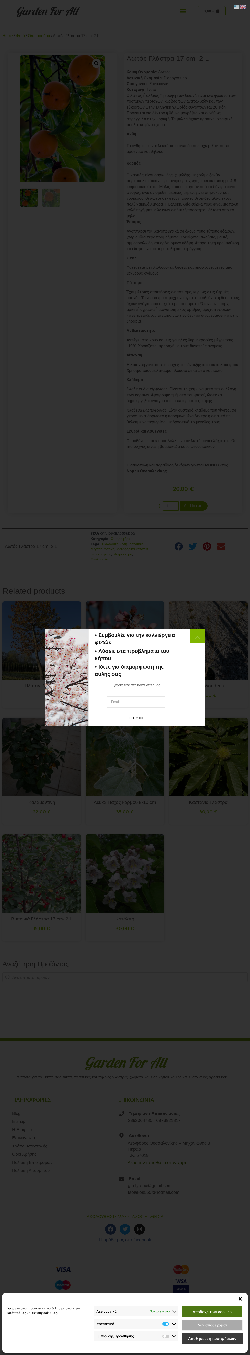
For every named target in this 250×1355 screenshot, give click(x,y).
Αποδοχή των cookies (212, 1311)
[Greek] (237, 6)
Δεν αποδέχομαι (212, 1325)
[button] (240, 1298)
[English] (243, 6)
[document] (125, 677)
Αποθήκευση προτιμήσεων (212, 1338)
